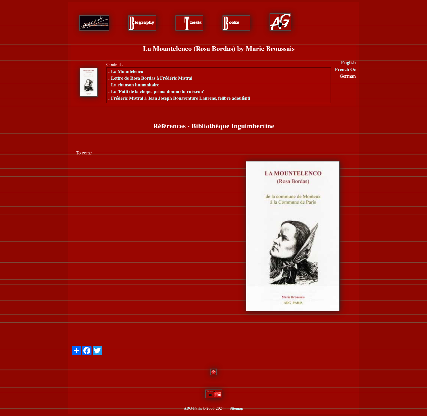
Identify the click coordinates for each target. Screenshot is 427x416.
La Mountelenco (125, 71)
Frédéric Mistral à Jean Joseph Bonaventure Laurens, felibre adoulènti (179, 98)
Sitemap (236, 408)
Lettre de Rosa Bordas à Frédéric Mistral (150, 77)
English (348, 62)
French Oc (345, 69)
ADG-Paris (193, 408)
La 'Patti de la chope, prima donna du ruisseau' (156, 91)
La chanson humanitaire (133, 84)
